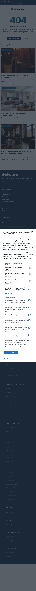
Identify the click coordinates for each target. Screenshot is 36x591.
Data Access (18, 358)
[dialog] (18, 295)
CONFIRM (11, 352)
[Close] (32, 232)
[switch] (29, 268)
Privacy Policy (28, 358)
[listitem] (18, 264)
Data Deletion (8, 358)
